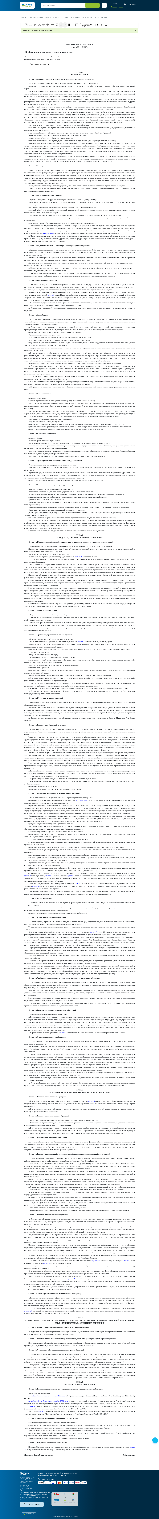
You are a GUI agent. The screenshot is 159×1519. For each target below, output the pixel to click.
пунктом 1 (96, 1261)
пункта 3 (51, 295)
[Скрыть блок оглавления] (135, 30)
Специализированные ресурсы (47, 1475)
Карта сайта (56, 1516)
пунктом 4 (71, 1279)
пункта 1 (27, 876)
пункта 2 (127, 1261)
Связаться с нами (32, 1504)
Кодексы (40, 1473)
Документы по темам (52, 1473)
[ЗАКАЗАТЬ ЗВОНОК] (155, 1440)
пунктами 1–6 (81, 800)
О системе (62, 1475)
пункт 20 (31, 1406)
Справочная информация (69, 1473)
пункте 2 (63, 1033)
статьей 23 (49, 876)
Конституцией (48, 233)
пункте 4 (81, 642)
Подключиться (117, 7)
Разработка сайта (65, 1516)
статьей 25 (79, 557)
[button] (104, 5)
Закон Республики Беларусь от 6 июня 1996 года (46, 1396)
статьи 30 (42, 1411)
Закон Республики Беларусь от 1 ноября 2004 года (48, 1401)
